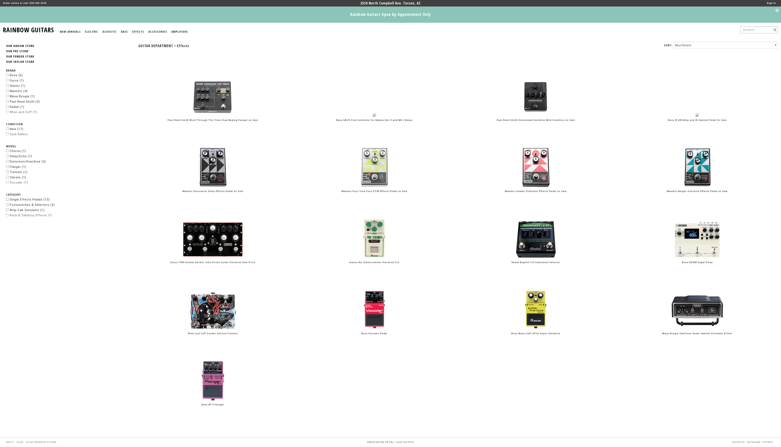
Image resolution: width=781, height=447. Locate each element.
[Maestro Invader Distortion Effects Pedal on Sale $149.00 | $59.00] (536, 160)
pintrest (768, 442)
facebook (738, 442)
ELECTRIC (91, 31)
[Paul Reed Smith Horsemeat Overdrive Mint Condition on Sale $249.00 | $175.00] (536, 89)
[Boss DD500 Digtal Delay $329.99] (697, 232)
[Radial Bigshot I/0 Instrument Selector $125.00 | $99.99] (536, 232)
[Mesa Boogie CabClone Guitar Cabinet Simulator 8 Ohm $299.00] (697, 303)
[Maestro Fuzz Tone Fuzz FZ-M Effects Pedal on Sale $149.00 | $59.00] (374, 160)
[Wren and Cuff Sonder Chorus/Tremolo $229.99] (213, 303)
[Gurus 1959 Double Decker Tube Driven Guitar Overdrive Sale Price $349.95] (213, 232)
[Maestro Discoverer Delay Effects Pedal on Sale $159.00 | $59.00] (212, 160)
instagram (753, 442)
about (10, 442)
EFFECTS (138, 31)
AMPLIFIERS (179, 31)
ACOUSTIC (110, 31)
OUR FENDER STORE (20, 56)
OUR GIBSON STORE (20, 46)
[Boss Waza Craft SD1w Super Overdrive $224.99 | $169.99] (536, 303)
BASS (124, 31)
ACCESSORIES (157, 31)
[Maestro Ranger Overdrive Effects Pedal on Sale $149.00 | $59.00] (697, 160)
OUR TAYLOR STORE (20, 62)
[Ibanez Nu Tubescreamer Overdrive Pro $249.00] (374, 232)
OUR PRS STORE (17, 51)
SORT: (668, 45)
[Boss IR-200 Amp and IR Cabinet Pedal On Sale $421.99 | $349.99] (697, 89)
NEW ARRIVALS (70, 31)
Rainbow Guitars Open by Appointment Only (390, 14)
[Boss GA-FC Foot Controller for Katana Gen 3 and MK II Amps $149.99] (374, 89)
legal (20, 442)
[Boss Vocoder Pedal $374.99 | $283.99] (374, 303)
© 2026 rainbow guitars (41, 442)
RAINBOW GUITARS (28, 29)
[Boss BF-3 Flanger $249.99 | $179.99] (213, 374)
